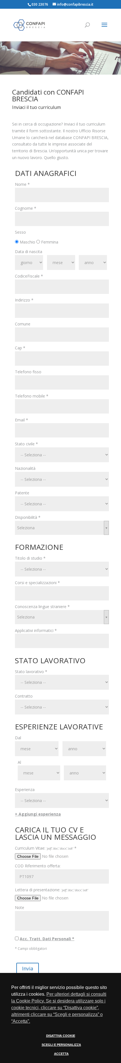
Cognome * (25, 208)
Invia (27, 968)
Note (19, 907)
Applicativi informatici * (36, 630)
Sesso (20, 232)
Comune (22, 324)
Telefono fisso (28, 371)
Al (19, 762)
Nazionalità (25, 468)
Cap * (20, 347)
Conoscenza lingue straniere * (42, 606)
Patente (22, 492)
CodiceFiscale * (29, 276)
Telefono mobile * (31, 396)
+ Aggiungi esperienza (38, 814)
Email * (21, 420)
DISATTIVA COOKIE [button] (60, 1035)
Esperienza (25, 789)
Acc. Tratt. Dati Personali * (47, 938)
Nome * (22, 184)
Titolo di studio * (30, 558)
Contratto (24, 696)
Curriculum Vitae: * (46, 848)
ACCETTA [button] (61, 1053)
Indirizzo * (24, 300)
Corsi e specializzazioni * (37, 582)
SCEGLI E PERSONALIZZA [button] (61, 1044)
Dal (18, 737)
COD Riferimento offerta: (37, 865)
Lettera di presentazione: (51, 889)
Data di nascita (28, 251)
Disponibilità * (28, 517)
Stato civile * (26, 443)
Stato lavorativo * (31, 671)
